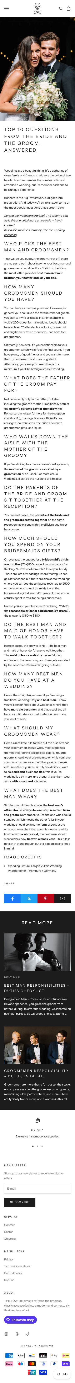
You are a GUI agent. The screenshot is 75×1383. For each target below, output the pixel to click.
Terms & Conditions (17, 1266)
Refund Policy (13, 1273)
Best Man (12, 977)
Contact (9, 1225)
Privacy (9, 1259)
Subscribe (19, 1202)
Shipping (10, 1238)
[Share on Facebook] (12, 898)
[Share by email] (62, 898)
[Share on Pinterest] (46, 898)
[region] (37, 1128)
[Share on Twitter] (29, 898)
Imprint (9, 1280)
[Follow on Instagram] (6, 1334)
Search (8, 1232)
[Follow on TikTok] (28, 1334)
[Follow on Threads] (17, 1334)
